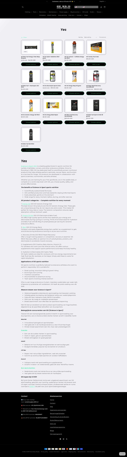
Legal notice (64, 451)
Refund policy (90, 451)
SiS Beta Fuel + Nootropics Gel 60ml (30, 86)
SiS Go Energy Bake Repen (50, 114)
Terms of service (82, 451)
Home (52, 399)
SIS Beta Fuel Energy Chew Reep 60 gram (30, 57)
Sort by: (81, 37)
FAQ (51, 406)
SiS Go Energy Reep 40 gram (73, 85)
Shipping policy (72, 451)
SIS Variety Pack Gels (92, 56)
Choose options (31, 64)
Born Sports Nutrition (28, 368)
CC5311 (27, 451)
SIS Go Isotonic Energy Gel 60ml (30, 114)
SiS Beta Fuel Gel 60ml (27, 144)
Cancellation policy (100, 451)
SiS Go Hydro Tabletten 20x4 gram (51, 57)
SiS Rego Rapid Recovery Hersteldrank (93, 86)
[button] (22, 7)
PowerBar (24, 330)
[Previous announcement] (47, 1)
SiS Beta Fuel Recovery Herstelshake (71, 115)
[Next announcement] (80, 1)
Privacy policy (44, 451)
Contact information (54, 451)
